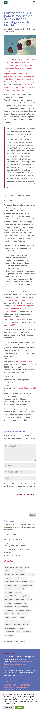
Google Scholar (25, 596)
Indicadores (8, 603)
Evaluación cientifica (20, 589)
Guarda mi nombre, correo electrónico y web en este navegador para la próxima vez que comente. (19, 486)
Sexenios (21, 628)
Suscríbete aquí (10, 534)
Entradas (32, 29)
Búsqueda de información (12, 578)
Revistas (25, 624)
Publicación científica (11, 617)
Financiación (8, 592)
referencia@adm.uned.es (23, 361)
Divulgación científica (11, 585)
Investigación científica (21, 606)
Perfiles (7, 614)
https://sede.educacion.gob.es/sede (18, 300)
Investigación (9, 606)
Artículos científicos (18, 571)
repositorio (8, 624)
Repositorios (17, 624)
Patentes (29, 610)
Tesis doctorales (9, 631)
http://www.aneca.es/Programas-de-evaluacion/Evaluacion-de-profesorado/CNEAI (19, 308)
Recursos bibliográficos (11, 621)
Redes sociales (25, 621)
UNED (18, 631)
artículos (7, 571)
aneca (27, 567)
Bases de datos (20, 574)
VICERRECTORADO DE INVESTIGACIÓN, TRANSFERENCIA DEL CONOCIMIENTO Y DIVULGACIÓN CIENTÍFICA (17, 687)
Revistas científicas (10, 628)
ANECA (12, 325)
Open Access (20, 610)
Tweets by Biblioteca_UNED (14, 642)
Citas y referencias (21, 581)
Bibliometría (31, 574)
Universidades (27, 631)
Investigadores (9, 610)
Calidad (24, 578)
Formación (18, 592)
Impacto (29, 599)
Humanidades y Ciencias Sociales (14, 599)
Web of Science (9, 635)
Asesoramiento (9, 574)
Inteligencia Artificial (20, 603)
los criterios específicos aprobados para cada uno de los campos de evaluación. (19, 87)
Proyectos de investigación (19, 614)
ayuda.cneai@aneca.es (12, 320)
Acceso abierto (9, 567)
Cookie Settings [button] (8, 707)
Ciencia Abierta (9, 581)
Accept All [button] (20, 707)
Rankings (22, 617)
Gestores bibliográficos (11, 596)
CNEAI (31, 581)
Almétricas (19, 567)
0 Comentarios (9, 32)
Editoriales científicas (26, 585)
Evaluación (8, 589)
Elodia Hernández (13, 29)
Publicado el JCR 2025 (12, 555)
